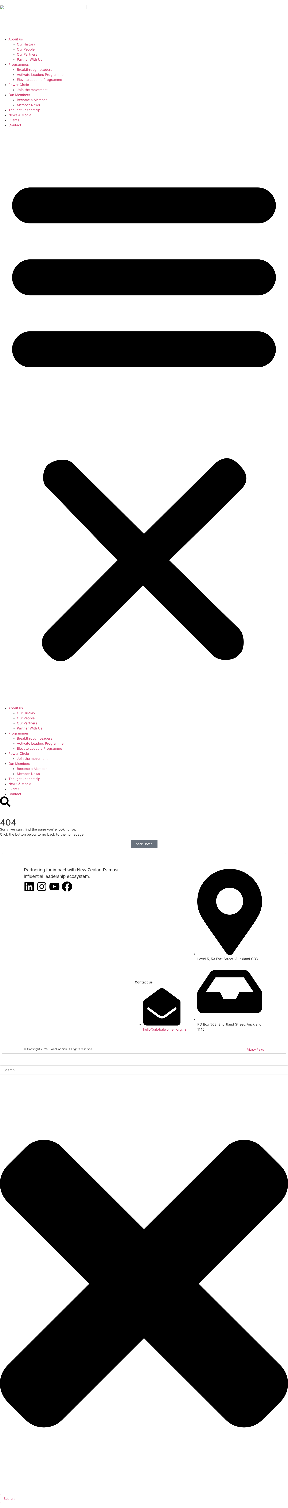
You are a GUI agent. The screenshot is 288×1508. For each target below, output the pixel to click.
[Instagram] (41, 886)
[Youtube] (54, 886)
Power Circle (18, 85)
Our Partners (27, 54)
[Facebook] (67, 886)
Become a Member (32, 100)
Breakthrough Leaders (34, 69)
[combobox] (144, 1070)
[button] (144, 416)
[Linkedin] (29, 886)
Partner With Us (29, 59)
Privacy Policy (255, 1049)
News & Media (19, 115)
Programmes (18, 64)
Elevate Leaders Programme (39, 79)
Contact (14, 125)
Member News (28, 105)
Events (13, 120)
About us (15, 39)
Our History (26, 44)
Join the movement (32, 90)
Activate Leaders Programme (40, 74)
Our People (26, 49)
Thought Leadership (24, 110)
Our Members (19, 95)
